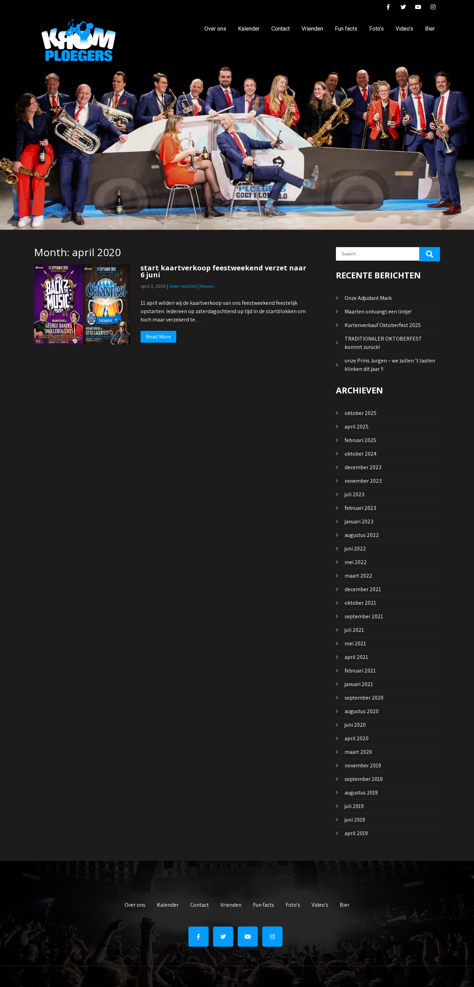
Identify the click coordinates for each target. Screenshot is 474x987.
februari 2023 (360, 508)
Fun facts (346, 28)
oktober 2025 (360, 413)
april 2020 (357, 738)
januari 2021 (359, 684)
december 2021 (363, 589)
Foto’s (376, 28)
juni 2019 (355, 819)
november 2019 (363, 765)
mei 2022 (356, 562)
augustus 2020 (362, 711)
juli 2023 (354, 494)
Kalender (249, 28)
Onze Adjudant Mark (368, 298)
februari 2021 (360, 670)
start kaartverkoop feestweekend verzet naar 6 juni (223, 271)
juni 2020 (355, 724)
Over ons (215, 28)
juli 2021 (354, 630)
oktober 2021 (360, 602)
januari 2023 (359, 521)
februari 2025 (360, 440)
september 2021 (364, 616)
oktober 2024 (360, 453)
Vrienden (312, 28)
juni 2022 (355, 548)
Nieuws (207, 286)
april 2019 (356, 833)
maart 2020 (358, 752)
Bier (430, 28)
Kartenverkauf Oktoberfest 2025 (383, 325)
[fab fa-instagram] (433, 8)
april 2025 (357, 426)
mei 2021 (355, 643)
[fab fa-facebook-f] (388, 8)
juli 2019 (354, 806)
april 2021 (356, 657)
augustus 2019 (361, 792)
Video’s (404, 28)
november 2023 (363, 480)
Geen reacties (182, 286)
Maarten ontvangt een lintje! (378, 311)
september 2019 (364, 779)
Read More (158, 336)
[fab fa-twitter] (403, 8)
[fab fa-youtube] (418, 8)
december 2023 (363, 467)
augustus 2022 (362, 535)
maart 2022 (358, 575)
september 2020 (364, 697)
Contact (280, 28)
